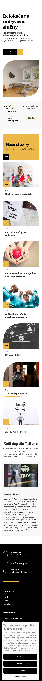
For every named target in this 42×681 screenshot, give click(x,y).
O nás (5, 600)
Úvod (5, 597)
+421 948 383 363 (19, 554)
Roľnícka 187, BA (19, 572)
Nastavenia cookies (20, 663)
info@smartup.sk (19, 563)
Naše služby (10, 52)
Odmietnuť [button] (20, 670)
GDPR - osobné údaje (12, 618)
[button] (20, 657)
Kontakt (6, 604)
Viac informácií (20, 677)
